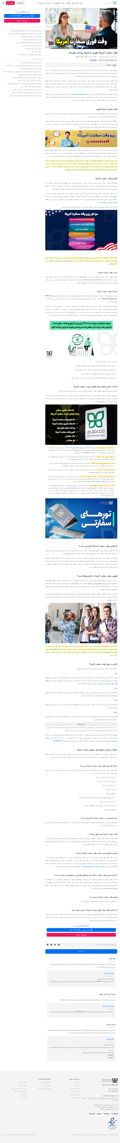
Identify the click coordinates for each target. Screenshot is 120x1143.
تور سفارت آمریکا (72, 488)
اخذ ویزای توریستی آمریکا (96, 583)
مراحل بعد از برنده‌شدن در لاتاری (60, 261)
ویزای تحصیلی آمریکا (76, 447)
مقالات (68, 3)
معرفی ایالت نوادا (37, 52)
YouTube (92, 1114)
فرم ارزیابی (75, 3)
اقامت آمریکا (22, 1083)
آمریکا (110, 741)
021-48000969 (113, 1091)
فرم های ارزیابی (74, 1088)
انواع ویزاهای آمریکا (80, 94)
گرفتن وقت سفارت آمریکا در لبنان (32, 46)
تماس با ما (76, 1083)
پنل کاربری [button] (20, 3)
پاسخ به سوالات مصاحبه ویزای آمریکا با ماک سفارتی (27, 93)
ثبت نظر (81, 951)
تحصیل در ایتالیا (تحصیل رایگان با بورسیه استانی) (27, 90)
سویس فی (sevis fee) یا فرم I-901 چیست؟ (29, 43)
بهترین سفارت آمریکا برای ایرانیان (93, 866)
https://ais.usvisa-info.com (92, 280)
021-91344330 (113, 1089)
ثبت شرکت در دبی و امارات (18, 1088)
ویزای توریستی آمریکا (44, 1088)
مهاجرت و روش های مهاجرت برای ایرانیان (30, 75)
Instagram (114, 1114)
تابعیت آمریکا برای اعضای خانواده (32, 40)
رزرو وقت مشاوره (74, 1094)
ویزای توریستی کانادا (20, 1091)
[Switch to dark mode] (3, 3)
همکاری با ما (56, 3)
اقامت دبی (23, 1097)
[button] (81, 930)
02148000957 (57, 741)
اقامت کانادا (23, 1094)
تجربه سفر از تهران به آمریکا (33, 49)
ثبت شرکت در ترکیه (44, 1083)
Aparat (99, 1114)
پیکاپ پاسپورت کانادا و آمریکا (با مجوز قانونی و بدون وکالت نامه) (23, 72)
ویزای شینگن (46, 1086)
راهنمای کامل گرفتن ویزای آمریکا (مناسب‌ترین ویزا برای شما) (25, 84)
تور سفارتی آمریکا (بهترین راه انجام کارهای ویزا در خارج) (26, 96)
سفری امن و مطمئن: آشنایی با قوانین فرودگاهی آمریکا (26, 31)
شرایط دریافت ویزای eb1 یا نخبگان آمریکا (30, 55)
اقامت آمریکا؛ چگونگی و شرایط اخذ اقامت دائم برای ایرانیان (25, 34)
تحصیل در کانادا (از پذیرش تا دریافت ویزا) (30, 81)
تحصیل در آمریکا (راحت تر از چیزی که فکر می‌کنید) (27, 78)
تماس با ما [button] (10, 3)
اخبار (63, 3)
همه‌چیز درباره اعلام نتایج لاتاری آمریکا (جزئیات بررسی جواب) (24, 66)
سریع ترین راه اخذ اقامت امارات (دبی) (31, 87)
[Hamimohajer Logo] (111, 3)
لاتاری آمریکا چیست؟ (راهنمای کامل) (31, 63)
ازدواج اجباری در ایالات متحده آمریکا (31, 37)
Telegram (106, 1114)
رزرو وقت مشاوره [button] (81, 934)
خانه (81, 3)
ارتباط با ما (40, 3)
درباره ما (48, 3)
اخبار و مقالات (75, 1091)
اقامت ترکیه (22, 1086)
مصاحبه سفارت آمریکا (98, 481)
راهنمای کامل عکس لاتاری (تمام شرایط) (31, 69)
